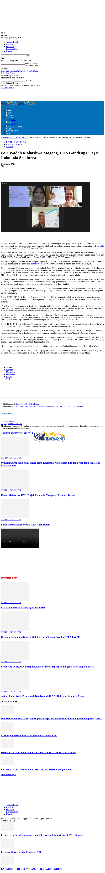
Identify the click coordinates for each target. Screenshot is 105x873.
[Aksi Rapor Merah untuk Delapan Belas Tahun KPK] (7, 730)
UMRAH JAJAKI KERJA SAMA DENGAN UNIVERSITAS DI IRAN (38, 752)
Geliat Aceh (16, 124)
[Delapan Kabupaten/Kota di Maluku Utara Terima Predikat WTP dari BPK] (15, 630)
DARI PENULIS (27, 433)
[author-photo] (7, 419)
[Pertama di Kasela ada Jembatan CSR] (7, 847)
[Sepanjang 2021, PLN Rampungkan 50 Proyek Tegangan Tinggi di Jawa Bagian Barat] (15, 659)
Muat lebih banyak (8, 774)
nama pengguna (31, 63)
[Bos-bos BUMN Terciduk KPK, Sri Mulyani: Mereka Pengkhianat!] (7, 765)
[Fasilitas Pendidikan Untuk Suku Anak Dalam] (15, 517)
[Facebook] (25, 174)
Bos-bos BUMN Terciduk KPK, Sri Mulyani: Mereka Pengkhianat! (36, 769)
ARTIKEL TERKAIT (10, 433)
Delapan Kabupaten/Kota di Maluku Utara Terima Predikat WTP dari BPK (41, 637)
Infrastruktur (11, 115)
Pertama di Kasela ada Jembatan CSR (21, 852)
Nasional (9, 117)
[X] (35, 174)
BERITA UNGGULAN (18, 138)
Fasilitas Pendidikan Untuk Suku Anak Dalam (25, 524)
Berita (8, 113)
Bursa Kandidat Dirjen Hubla (27, 404)
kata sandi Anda (31, 66)
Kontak (9, 51)
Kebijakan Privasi (8, 73)
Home (8, 110)
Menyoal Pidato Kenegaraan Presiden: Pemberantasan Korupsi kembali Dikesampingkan (48, 406)
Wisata (9, 129)
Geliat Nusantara (8, 421)
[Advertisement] (31, 94)
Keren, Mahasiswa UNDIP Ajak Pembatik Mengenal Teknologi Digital (38, 495)
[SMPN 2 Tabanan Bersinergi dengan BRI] (15, 600)
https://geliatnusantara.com (11, 424)
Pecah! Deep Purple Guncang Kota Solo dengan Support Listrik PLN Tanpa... (42, 835)
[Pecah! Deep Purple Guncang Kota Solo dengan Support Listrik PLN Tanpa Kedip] (7, 830)
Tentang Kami (12, 42)
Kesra (13, 120)
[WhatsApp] (53, 174)
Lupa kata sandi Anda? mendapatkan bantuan (19, 71)
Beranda (4, 138)
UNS (102, 246)
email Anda (29, 80)
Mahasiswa (10, 372)
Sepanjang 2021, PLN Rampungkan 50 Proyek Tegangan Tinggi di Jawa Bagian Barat (47, 666)
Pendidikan (10, 374)
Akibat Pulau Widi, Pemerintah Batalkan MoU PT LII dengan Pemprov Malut (43, 696)
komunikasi (35, 264)
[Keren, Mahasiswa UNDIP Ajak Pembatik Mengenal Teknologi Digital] (15, 488)
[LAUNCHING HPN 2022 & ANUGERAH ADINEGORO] (7, 864)
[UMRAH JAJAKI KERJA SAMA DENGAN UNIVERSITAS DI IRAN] (7, 748)
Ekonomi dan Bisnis (14, 126)
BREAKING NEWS (14, 144)
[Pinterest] (44, 174)
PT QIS (9, 376)
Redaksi (9, 44)
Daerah (9, 122)
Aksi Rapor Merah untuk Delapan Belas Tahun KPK (29, 735)
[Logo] (9, 106)
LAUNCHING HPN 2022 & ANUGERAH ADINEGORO (31, 869)
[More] (62, 174)
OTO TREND (12, 131)
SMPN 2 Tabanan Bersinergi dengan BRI (23, 607)
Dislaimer (10, 47)
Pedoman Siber (12, 49)
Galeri (8, 133)
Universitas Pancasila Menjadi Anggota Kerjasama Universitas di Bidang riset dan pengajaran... (51, 718)
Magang (9, 370)
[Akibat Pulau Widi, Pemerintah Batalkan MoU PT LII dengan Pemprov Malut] (15, 689)
